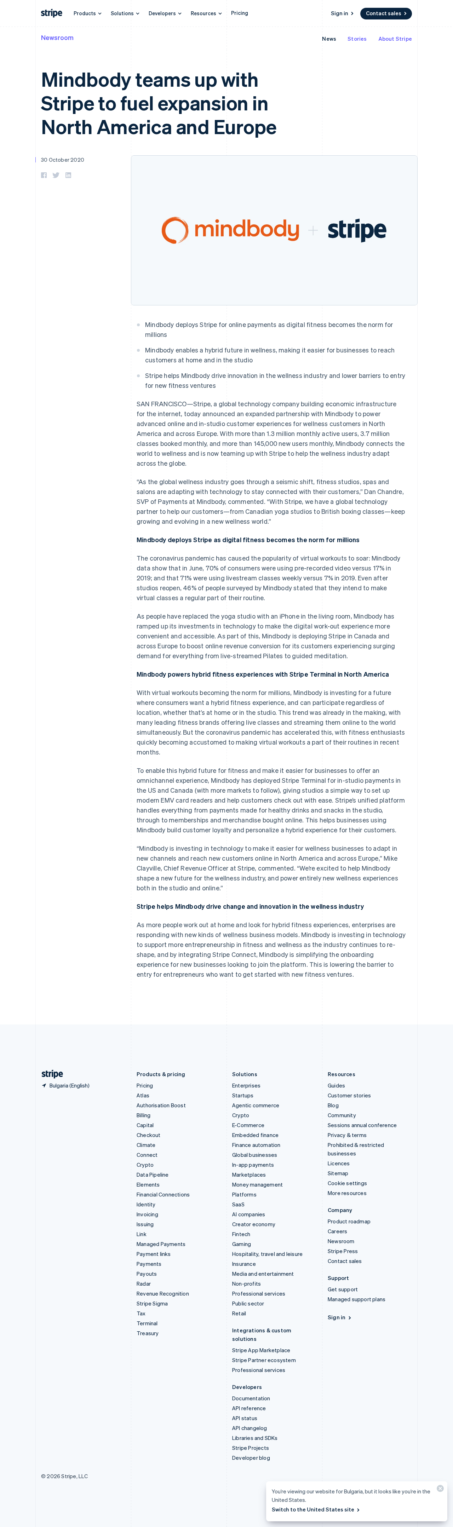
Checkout (149, 1134)
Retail (239, 1313)
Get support (343, 1289)
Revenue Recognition (163, 1293)
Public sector (248, 1303)
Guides (336, 1085)
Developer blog (251, 1457)
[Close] (439, 1490)
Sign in (339, 13)
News (329, 38)
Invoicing (147, 1214)
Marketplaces (249, 1174)
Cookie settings (347, 1183)
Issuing (145, 1224)
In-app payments (253, 1164)
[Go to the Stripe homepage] (49, 1074)
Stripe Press (343, 1251)
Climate (146, 1144)
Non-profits (246, 1283)
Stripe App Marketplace (261, 1350)
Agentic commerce (255, 1105)
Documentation (251, 1398)
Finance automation (256, 1144)
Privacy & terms (347, 1134)
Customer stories (349, 1095)
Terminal (147, 1323)
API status (244, 1418)
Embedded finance (255, 1134)
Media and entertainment (263, 1273)
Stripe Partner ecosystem (264, 1360)
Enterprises (246, 1085)
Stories (357, 38)
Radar (144, 1283)
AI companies (248, 1214)
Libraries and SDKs (255, 1437)
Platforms (244, 1194)
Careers (337, 1231)
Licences (339, 1163)
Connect (147, 1154)
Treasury (148, 1333)
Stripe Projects (250, 1447)
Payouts (147, 1273)
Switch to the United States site (313, 1509)
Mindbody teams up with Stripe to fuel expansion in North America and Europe (159, 102)
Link (142, 1234)
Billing (143, 1115)
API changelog (249, 1427)
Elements (148, 1184)
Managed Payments (161, 1243)
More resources (347, 1192)
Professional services (258, 1293)
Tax (141, 1313)
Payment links (154, 1253)
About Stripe (395, 38)
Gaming (241, 1243)
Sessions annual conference (362, 1125)
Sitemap (338, 1173)
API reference (249, 1408)
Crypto (145, 1164)
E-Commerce (248, 1125)
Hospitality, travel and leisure (267, 1253)
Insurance (244, 1263)
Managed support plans (356, 1299)
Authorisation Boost (161, 1105)
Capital (145, 1125)
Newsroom (57, 37)
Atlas (143, 1095)
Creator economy (253, 1224)
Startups (243, 1095)
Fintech (241, 1234)
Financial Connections (163, 1194)
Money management (257, 1184)
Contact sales (383, 13)
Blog (333, 1105)
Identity (146, 1204)
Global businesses (254, 1154)
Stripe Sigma (152, 1303)
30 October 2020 (62, 159)
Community (342, 1115)
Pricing (239, 13)
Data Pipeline (153, 1174)
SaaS (238, 1204)
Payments (149, 1263)
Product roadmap (349, 1221)
